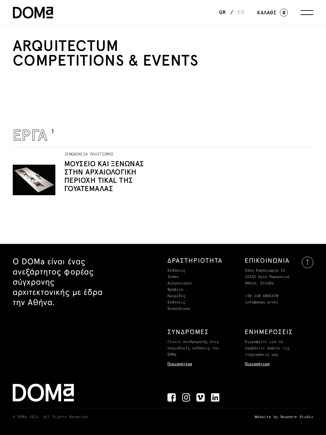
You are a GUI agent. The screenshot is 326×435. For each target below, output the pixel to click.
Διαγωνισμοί (179, 283)
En (240, 12)
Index (173, 277)
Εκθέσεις (176, 302)
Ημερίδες (176, 296)
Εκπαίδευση (178, 309)
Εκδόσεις (176, 271)
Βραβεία (175, 290)
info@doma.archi (261, 302)
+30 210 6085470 (261, 296)
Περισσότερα (179, 364)
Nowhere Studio (296, 417)
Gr (222, 12)
